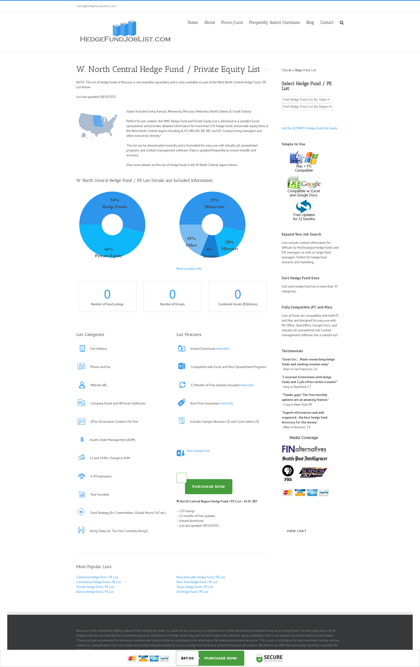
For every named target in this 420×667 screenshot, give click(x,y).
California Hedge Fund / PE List (97, 577)
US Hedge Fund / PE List (192, 592)
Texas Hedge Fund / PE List (194, 587)
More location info (189, 269)
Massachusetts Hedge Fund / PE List (200, 577)
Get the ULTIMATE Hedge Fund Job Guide (309, 128)
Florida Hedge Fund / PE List (95, 587)
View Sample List (198, 451)
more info (222, 349)
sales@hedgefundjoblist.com (96, 6)
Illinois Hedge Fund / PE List (95, 592)
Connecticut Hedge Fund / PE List (98, 582)
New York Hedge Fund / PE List (197, 582)
